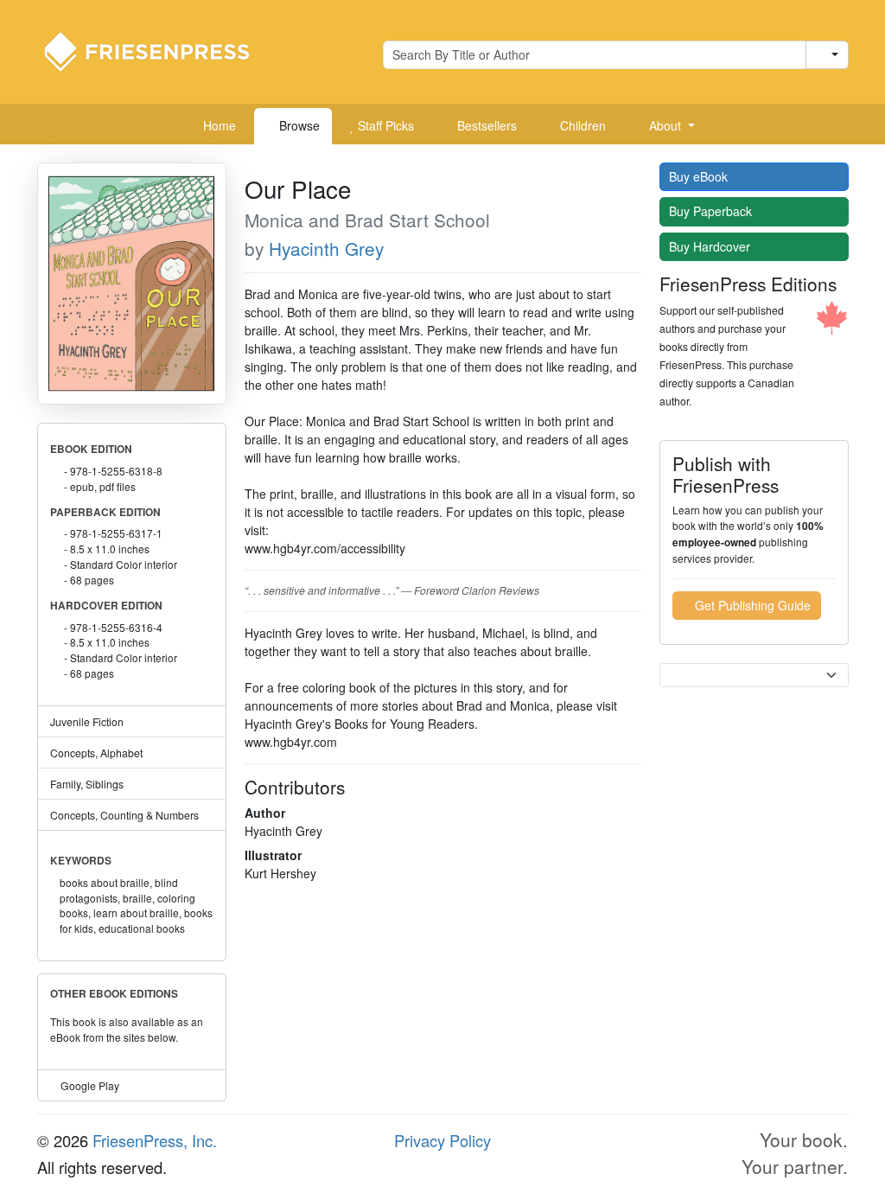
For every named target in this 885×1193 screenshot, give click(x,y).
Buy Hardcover (711, 246)
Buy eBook (700, 176)
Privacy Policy (442, 1140)
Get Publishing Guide (751, 605)
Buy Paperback (712, 211)
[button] (665, 126)
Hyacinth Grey (326, 248)
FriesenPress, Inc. (154, 1140)
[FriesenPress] (158, 50)
